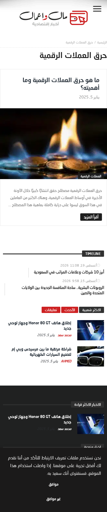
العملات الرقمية (91, 176)
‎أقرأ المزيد (91, 216)
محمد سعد (64, 335)
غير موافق (53, 499)
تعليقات (51, 310)
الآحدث (69, 310)
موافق (54, 484)
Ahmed (65, 361)
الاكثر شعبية (91, 310)
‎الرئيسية (102, 42)
